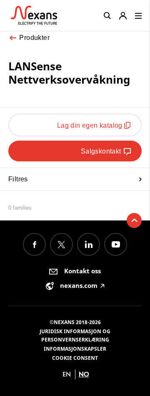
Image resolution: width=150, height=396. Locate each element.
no (84, 374)
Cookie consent (75, 357)
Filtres (18, 179)
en (66, 374)
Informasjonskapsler (75, 348)
